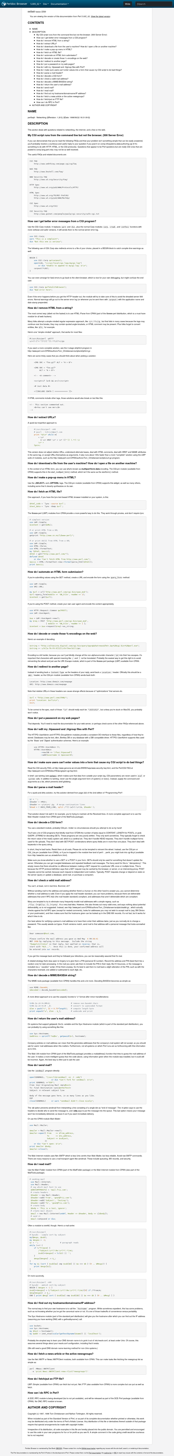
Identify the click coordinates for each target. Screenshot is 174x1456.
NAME (35, 28)
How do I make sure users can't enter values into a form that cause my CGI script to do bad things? (79, 69)
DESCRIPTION (38, 31)
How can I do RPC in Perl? (48, 102)
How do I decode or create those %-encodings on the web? (62, 58)
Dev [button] (45, 3)
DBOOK (59, 1448)
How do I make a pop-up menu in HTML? (54, 49)
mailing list (107, 1453)
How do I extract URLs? (46, 43)
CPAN (43, 11)
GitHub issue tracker (89, 1448)
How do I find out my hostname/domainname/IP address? (61, 93)
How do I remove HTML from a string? (52, 40)
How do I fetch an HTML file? (48, 52)
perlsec (53, 775)
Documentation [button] (59, 3)
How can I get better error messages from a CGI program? (61, 37)
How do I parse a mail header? (49, 72)
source (38, 11)
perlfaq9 (31, 11)
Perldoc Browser (16, 4)
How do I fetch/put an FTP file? (49, 99)
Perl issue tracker (95, 1453)
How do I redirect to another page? (51, 61)
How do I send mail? (45, 87)
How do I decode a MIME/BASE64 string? (54, 81)
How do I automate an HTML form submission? (56, 55)
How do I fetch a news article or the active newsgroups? (60, 96)
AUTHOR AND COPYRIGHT (44, 105)
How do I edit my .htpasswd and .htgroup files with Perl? (60, 66)
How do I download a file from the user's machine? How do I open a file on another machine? (76, 46)
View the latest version (100, 16)
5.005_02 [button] (34, 3)
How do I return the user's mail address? (53, 84)
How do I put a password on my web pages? (55, 63)
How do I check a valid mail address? (52, 78)
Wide (127, 3)
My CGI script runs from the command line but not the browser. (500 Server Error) (71, 34)
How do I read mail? (45, 90)
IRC (115, 1453)
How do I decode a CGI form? (49, 75)
